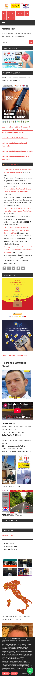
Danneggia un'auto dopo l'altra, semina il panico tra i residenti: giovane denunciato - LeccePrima (18, 249)
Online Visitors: (9, 543)
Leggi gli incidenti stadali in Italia (14, 355)
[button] (30, 671)
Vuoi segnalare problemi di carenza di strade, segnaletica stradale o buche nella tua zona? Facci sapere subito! (17, 130)
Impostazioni (24, 673)
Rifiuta (14, 673)
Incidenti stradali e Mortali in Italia (15, 138)
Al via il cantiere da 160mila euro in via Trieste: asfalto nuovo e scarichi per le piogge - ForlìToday (17, 230)
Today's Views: (9, 546)
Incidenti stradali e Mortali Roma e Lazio (17, 151)
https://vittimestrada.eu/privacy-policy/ (11, 658)
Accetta (6, 673)
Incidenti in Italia (11, 164)
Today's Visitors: (9, 549)
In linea (7, 535)
